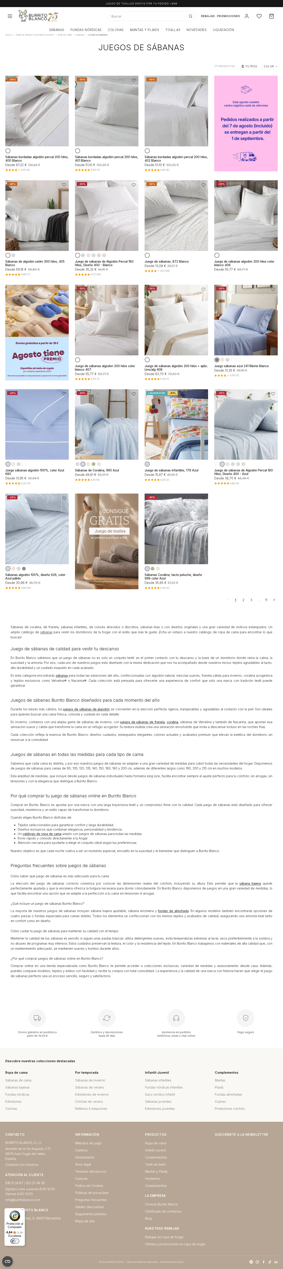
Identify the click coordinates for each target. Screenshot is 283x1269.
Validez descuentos (89, 1207)
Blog (148, 1218)
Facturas (81, 1178)
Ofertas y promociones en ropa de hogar (175, 1244)
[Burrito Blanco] (60, 16)
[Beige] (222, 359)
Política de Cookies (89, 1186)
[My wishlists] (259, 16)
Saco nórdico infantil (160, 1094)
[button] (64, 80)
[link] (246, 123)
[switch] (14, 1241)
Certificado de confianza (163, 1211)
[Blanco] (8, 150)
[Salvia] (93, 464)
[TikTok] (270, 1262)
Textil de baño (155, 1164)
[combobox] (147, 16)
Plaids (219, 1087)
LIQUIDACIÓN (223, 30)
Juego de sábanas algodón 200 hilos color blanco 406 (244, 263)
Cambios (81, 1150)
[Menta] (93, 255)
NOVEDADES (197, 30)
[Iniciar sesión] (246, 16)
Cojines (220, 1101)
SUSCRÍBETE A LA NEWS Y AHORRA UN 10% (141, 3)
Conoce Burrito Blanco (161, 1204)
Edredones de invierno (92, 1094)
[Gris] (13, 255)
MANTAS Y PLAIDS (144, 30)
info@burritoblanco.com (22, 1200)
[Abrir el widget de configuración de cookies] (7, 1261)
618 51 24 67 (14, 1183)
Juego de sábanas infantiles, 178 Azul (171, 470)
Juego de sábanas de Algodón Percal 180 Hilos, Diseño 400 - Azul (243, 472)
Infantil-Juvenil (155, 1150)
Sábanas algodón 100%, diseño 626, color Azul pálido (35, 576)
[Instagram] (257, 1262)
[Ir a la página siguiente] (274, 599)
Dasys (181, 1262)
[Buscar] (190, 16)
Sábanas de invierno (90, 1080)
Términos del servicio (90, 1171)
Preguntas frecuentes (91, 1200)
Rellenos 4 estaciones (91, 1108)
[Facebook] (263, 1262)
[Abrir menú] (10, 16)
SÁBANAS (56, 30)
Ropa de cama (155, 1143)
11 (266, 600)
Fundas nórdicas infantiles (164, 1087)
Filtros (251, 66)
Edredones (13, 1101)
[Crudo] (104, 255)
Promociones (228, 16)
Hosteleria (152, 1178)
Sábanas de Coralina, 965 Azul (97, 470)
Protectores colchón (230, 1108)
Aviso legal (83, 1164)
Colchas (11, 1108)
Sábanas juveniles (158, 1101)
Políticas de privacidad (91, 1193)
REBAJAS (208, 16)
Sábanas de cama (18, 1080)
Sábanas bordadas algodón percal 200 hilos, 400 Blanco (37, 158)
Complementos (156, 1157)
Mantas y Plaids (156, 1171)
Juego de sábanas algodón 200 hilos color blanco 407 (105, 367)
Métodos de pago (88, 1143)
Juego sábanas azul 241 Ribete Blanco (241, 366)
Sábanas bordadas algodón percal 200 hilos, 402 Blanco (176, 158)
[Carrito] (271, 16)
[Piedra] (24, 568)
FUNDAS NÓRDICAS (86, 30)
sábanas (46, 632)
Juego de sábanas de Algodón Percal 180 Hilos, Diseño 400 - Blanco (104, 263)
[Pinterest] (251, 1262)
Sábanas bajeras (17, 1087)
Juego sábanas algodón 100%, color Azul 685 (34, 472)
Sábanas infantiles (158, 1080)
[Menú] (22, 1210)
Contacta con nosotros (21, 1164)
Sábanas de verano (89, 1087)
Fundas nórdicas (17, 1094)
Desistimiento (84, 1157)
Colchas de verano (89, 1101)
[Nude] (88, 255)
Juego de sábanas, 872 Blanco (167, 261)
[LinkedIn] (276, 1262)
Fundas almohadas (228, 1094)
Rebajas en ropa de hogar (164, 1237)
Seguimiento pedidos (90, 1214)
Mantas (220, 1080)
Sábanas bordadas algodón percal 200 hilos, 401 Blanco (106, 158)
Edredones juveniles (160, 1108)
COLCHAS (116, 30)
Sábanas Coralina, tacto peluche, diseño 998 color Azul (173, 576)
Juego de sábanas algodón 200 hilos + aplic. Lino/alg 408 (176, 367)
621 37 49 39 (35, 1183)
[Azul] (83, 255)
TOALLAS (172, 30)
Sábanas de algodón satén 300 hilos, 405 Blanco (35, 263)
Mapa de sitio (85, 1221)
